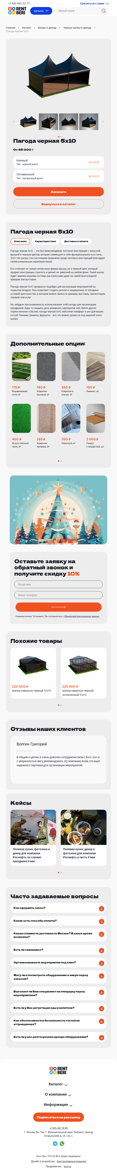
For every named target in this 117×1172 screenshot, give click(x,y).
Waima (67, 1166)
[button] (14, 121)
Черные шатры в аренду (77, 27)
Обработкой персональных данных (81, 616)
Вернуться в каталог (58, 204)
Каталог (26, 27)
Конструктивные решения (71, 1161)
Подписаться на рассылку (58, 1117)
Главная (10, 27)
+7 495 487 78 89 (59, 1128)
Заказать (58, 192)
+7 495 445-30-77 (19, 3)
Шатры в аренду (47, 27)
